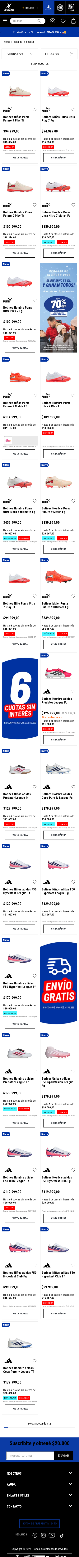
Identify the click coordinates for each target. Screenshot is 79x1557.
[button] (20, 157)
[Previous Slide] (1, 32)
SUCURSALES (31, 8)
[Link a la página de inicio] (7, 42)
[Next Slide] (78, 32)
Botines (30, 42)
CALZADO (18, 42)
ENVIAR (63, 1455)
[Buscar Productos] (40, 21)
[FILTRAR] (59, 54)
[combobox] (27, 21)
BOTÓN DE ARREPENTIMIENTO (39, 1523)
